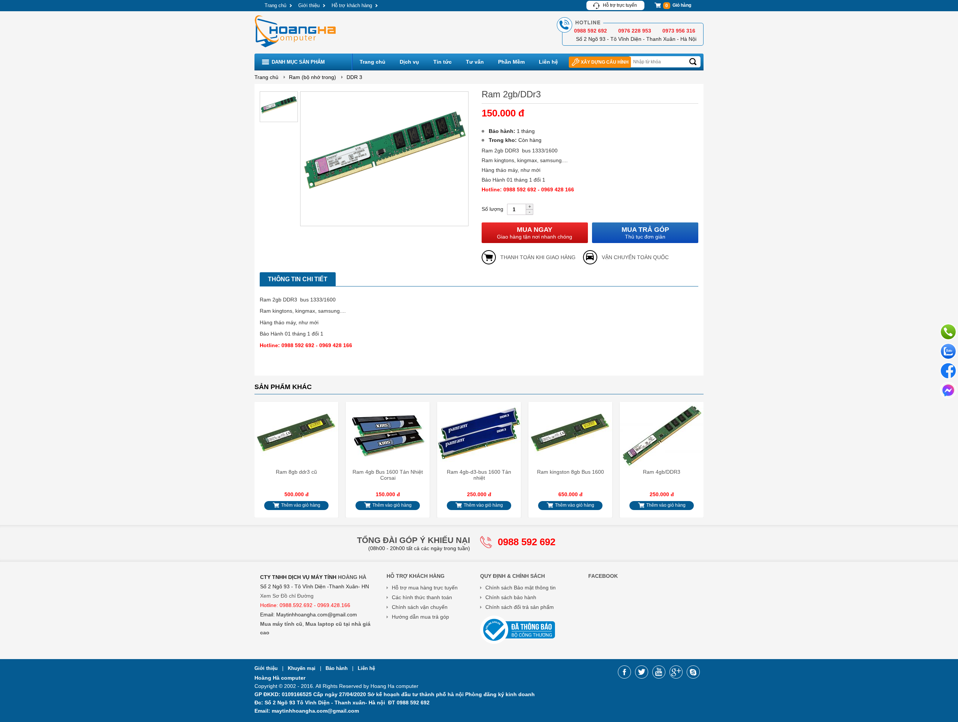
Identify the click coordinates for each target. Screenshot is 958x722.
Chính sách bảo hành (510, 597)
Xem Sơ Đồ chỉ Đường (287, 596)
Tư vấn (475, 62)
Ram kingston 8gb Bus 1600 (570, 472)
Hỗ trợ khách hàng (352, 5)
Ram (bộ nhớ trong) (312, 77)
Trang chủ (275, 5)
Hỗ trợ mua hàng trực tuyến (425, 588)
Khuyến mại (302, 668)
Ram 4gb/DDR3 (661, 472)
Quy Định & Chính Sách (512, 576)
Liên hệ (548, 62)
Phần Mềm (511, 62)
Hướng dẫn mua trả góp (420, 617)
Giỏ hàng (678, 5)
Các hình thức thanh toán (422, 597)
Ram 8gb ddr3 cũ (296, 472)
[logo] (296, 48)
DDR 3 (354, 77)
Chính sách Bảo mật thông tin (520, 588)
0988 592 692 (526, 541)
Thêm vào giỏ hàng (300, 505)
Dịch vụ (409, 62)
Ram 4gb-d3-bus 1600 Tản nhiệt (479, 475)
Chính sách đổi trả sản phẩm (519, 607)
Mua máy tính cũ (281, 624)
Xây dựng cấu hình (605, 62)
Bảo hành (337, 668)
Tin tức (442, 62)
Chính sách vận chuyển (420, 607)
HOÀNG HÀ (352, 577)
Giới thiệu (309, 5)
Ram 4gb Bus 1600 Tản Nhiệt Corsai (388, 475)
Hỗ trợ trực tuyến (620, 5)
